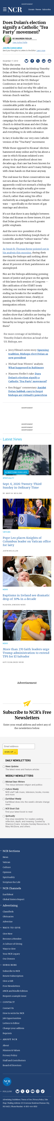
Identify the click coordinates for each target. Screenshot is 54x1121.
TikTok (42, 1091)
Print (49, 61)
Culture (7, 867)
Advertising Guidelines (11, 1100)
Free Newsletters (11, 986)
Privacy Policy (10, 1055)
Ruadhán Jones (10, 605)
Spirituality (8, 478)
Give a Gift (8, 981)
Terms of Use (26, 1100)
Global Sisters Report (13, 899)
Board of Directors (12, 1065)
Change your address (13, 1028)
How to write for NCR (13, 1013)
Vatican (7, 532)
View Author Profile (20, 42)
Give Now (7, 933)
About (6, 1045)
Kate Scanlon (9, 662)
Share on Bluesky (26, 61)
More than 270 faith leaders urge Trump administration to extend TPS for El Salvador (26, 652)
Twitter (22, 1091)
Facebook (27, 1091)
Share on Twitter (38, 61)
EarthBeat (8, 894)
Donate (31, 9)
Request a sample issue (14, 996)
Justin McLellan (10, 551)
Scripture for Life (16, 472)
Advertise (8, 921)
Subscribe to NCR (11, 971)
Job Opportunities (12, 1018)
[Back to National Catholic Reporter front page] (15, 10)
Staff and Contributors (14, 1060)
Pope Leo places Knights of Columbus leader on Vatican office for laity (27, 541)
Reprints (7, 1033)
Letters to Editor (11, 1023)
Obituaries (8, 916)
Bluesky (17, 1091)
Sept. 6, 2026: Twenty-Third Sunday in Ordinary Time (22, 485)
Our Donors (9, 958)
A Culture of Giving (12, 944)
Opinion (7, 872)
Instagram (37, 1091)
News (5, 589)
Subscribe (46, 9)
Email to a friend (44, 61)
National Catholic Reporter (7, 1081)
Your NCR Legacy (11, 954)
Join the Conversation (12, 48)
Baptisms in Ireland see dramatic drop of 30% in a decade (26, 597)
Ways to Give (9, 948)
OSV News (21, 605)
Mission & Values (11, 1050)
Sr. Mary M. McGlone (12, 493)
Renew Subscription (13, 976)
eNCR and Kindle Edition (15, 991)
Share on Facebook (32, 61)
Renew (38, 9)
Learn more (41, 50)
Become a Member (12, 938)
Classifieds (8, 911)
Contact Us (8, 1008)
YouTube (32, 1091)
